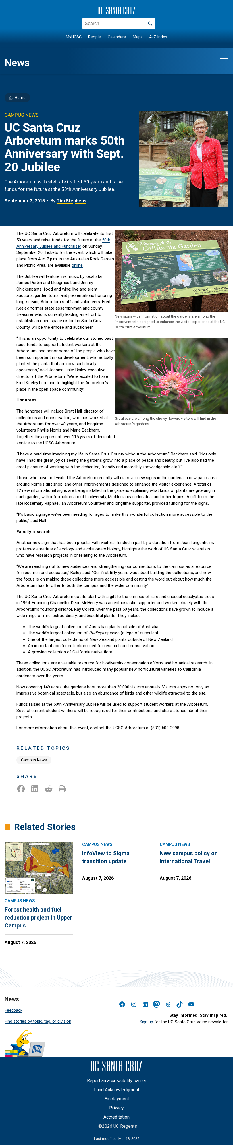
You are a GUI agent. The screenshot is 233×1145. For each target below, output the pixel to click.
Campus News (34, 760)
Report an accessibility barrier (116, 1080)
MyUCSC (74, 37)
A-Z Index (158, 37)
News (17, 63)
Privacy (116, 1108)
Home (20, 97)
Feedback (13, 1010)
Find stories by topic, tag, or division (38, 1021)
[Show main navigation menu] (224, 58)
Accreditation (116, 1117)
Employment (116, 1098)
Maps (138, 37)
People (94, 37)
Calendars (117, 37)
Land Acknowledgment (116, 1089)
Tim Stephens (71, 201)
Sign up (146, 1021)
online (77, 265)
